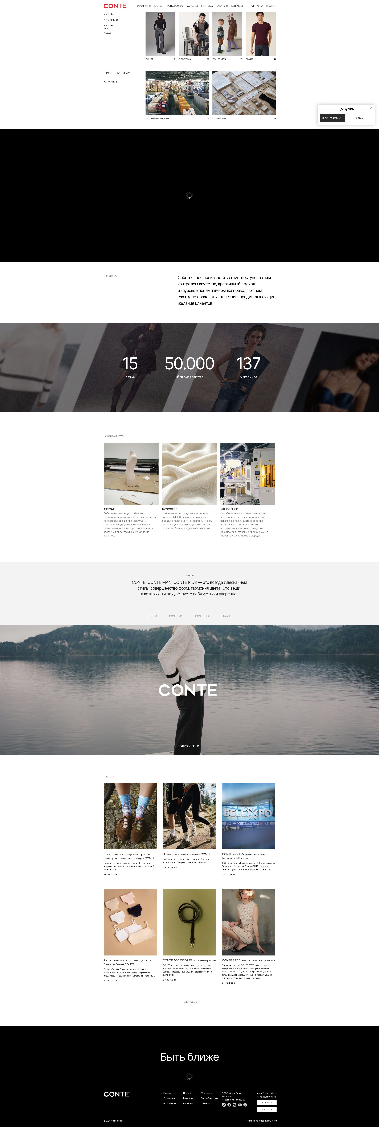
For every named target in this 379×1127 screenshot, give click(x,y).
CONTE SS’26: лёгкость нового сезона (248, 960)
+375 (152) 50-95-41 (266, 1096)
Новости (187, 1093)
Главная (167, 1093)
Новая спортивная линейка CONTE (187, 854)
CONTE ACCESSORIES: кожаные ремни (189, 960)
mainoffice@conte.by (267, 1093)
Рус (268, 5)
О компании (144, 6)
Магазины (188, 1098)
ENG (273, 5)
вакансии (222, 6)
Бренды (158, 6)
